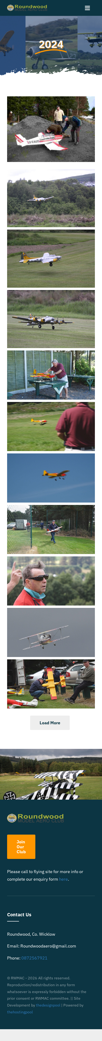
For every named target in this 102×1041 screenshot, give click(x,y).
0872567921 (34, 958)
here (63, 879)
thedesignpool (48, 1005)
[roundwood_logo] (28, 6)
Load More (50, 722)
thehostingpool (20, 1012)
